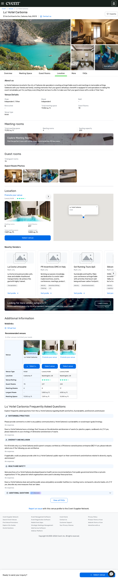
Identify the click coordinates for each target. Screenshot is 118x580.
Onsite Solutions (8, 528)
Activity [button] (43, 285)
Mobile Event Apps (37, 522)
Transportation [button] (12, 285)
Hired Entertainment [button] (88, 285)
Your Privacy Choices (67, 525)
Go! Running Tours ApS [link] (84, 267)
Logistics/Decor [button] (112, 288)
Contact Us (63, 519)
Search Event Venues (10, 519)
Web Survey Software (38, 528)
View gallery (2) (109, 66)
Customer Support (66, 522)
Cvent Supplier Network (10, 517)
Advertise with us (94, 525)
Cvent (4, 8)
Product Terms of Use (95, 519)
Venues (11, 8)
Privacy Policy (92, 517)
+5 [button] (50, 288)
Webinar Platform (37, 531)
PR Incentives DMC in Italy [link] (53, 267)
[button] (35, 44)
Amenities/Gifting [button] (54, 285)
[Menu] (2, 3)
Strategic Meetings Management (42, 525)
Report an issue (35, 509)
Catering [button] (43, 288)
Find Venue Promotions (10, 522)
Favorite (113, 14)
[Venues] (114, 3)
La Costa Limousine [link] (16, 267)
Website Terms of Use (95, 522)
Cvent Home (64, 517)
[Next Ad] (48, 196)
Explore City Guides (9, 525)
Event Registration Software (40, 519)
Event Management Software (41, 517)
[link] (20, 258)
